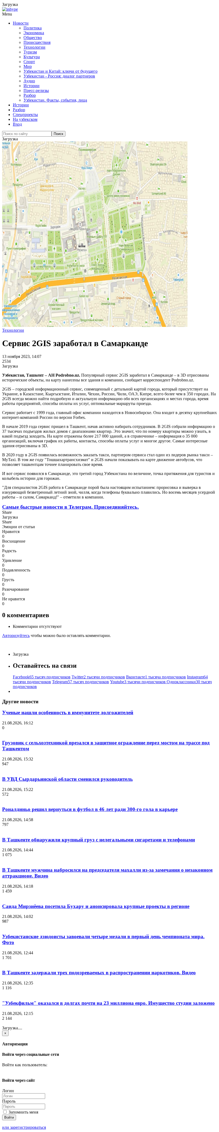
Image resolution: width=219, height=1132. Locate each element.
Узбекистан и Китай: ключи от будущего (60, 71)
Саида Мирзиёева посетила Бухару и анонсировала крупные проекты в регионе (95, 906)
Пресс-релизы (36, 90)
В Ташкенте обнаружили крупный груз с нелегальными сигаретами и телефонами (98, 840)
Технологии (34, 47)
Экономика (34, 32)
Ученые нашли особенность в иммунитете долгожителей (67, 712)
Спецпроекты (25, 114)
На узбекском (25, 119)
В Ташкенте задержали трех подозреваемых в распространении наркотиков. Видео (99, 972)
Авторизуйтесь (16, 635)
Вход (17, 124)
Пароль (8, 1101)
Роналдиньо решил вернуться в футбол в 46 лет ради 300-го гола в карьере (90, 809)
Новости (21, 23)
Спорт (29, 61)
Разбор (30, 95)
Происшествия (37, 42)
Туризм (30, 52)
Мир (28, 66)
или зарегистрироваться (24, 1127)
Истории (32, 85)
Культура (32, 57)
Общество (33, 37)
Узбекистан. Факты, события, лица (55, 100)
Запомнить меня (22, 1112)
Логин (8, 1090)
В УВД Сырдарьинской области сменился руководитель (67, 779)
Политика (33, 28)
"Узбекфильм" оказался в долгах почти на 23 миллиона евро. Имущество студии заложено (108, 1003)
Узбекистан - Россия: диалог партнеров (59, 76)
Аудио (29, 81)
